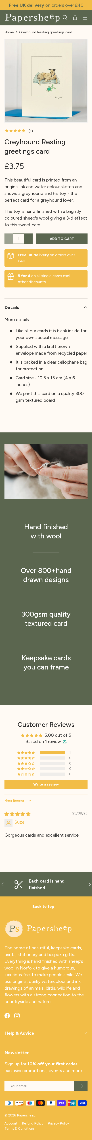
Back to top (43, 906)
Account (10, 1123)
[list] (46, 80)
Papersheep (26, 1115)
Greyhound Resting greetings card (45, 32)
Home (9, 32)
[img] (17, 814)
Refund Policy (32, 1123)
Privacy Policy (58, 1123)
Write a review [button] (46, 784)
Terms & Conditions (19, 1129)
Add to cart (62, 239)
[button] (75, 18)
